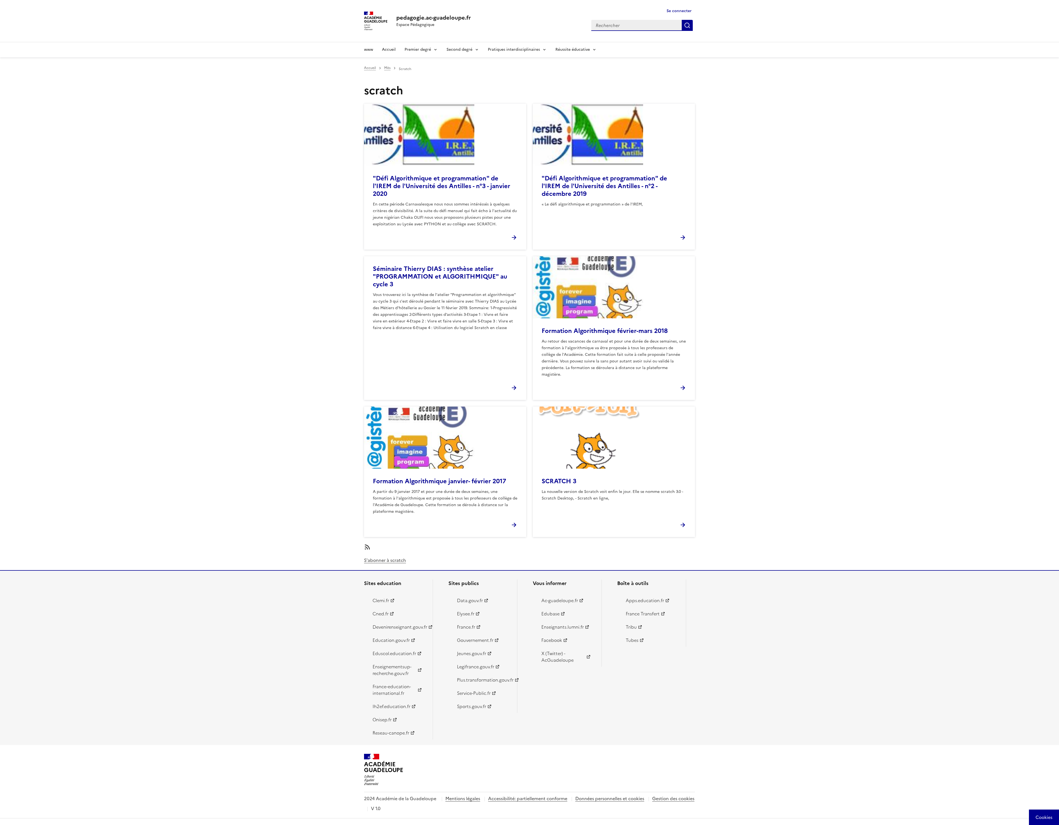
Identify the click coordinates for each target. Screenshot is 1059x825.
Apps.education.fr (645, 600)
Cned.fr (381, 613)
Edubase (550, 613)
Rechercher (687, 25)
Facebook (551, 640)
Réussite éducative (572, 49)
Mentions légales (462, 798)
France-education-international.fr (392, 689)
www (368, 49)
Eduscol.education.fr (394, 653)
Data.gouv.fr (470, 600)
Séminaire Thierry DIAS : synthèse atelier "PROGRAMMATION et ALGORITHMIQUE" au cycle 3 (440, 276)
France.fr (466, 627)
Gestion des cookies (673, 798)
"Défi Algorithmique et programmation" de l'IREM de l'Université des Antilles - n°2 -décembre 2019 (604, 186)
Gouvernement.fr (475, 640)
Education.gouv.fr (391, 640)
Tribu (631, 627)
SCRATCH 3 (559, 481)
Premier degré (418, 49)
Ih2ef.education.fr (391, 706)
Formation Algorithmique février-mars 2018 (605, 330)
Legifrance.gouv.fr (475, 666)
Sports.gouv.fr (471, 706)
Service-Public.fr (474, 693)
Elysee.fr (465, 613)
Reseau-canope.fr (391, 733)
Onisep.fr (382, 719)
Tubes (632, 640)
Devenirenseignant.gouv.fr (399, 627)
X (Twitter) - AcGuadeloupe (557, 656)
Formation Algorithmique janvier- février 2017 (439, 481)
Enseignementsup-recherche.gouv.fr (392, 670)
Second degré (459, 49)
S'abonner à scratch (385, 560)
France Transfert (643, 613)
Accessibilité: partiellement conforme (527, 798)
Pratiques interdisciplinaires (514, 49)
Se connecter (679, 11)
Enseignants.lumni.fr (562, 627)
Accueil (389, 49)
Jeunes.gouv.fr (471, 653)
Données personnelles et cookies (609, 798)
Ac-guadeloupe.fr (559, 600)
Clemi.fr (381, 600)
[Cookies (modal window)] (1044, 817)
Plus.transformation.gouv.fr (484, 680)
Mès (387, 67)
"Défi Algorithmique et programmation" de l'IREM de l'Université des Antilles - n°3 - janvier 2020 (441, 186)
